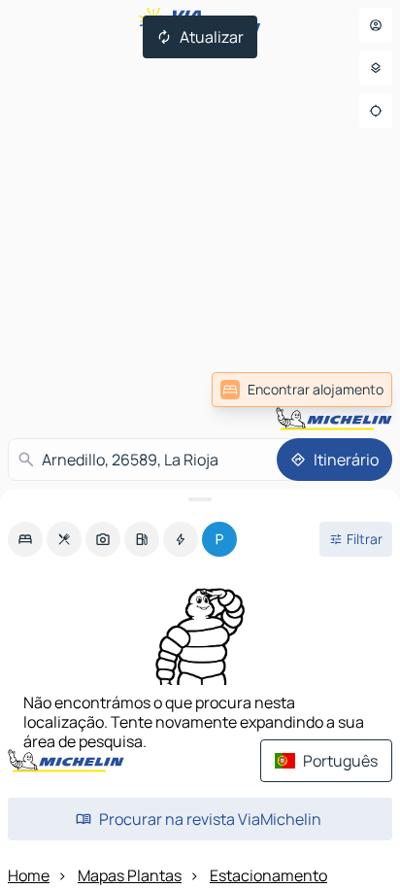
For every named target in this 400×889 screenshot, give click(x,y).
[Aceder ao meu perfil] (375, 25)
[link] (302, 389)
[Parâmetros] (375, 68)
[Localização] (375, 110)
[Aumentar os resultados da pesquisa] (200, 499)
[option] (25, 539)
